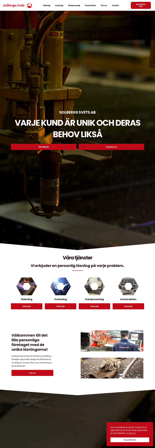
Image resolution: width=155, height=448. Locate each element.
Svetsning (59, 5)
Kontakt (115, 5)
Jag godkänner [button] (130, 440)
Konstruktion (90, 5)
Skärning (46, 5)
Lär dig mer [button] (131, 433)
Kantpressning (74, 5)
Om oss (104, 5)
